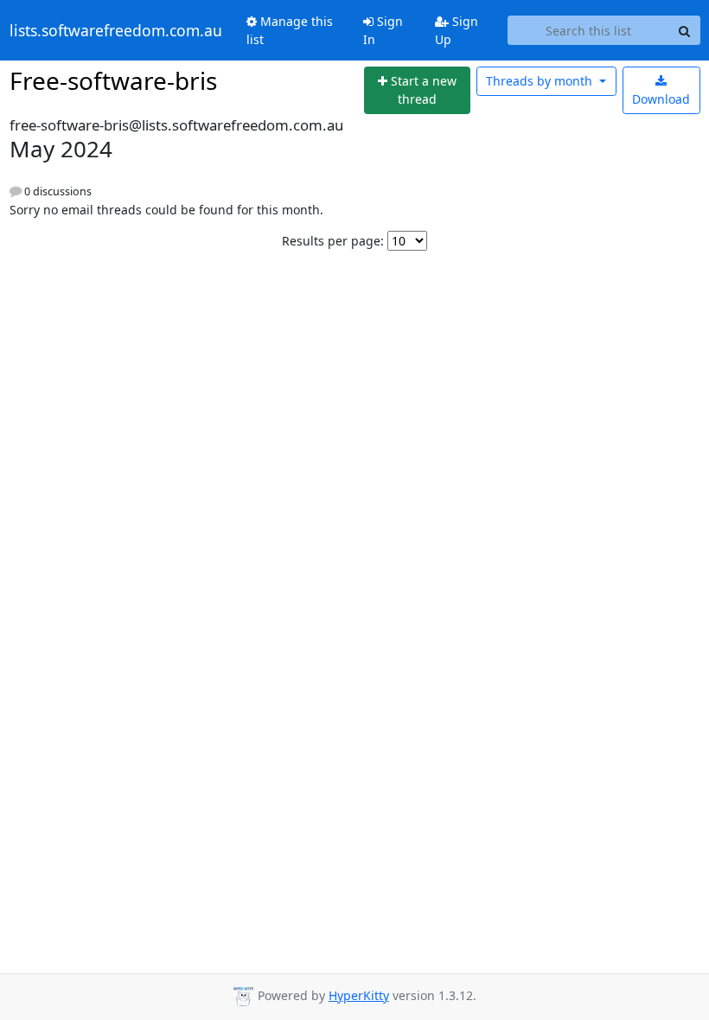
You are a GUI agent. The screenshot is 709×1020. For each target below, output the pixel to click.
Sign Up (456, 30)
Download (661, 99)
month (541, 81)
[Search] (684, 30)
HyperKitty (359, 995)
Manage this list (289, 30)
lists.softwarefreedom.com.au (116, 30)
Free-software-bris (113, 80)
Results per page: (333, 241)
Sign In (383, 30)
